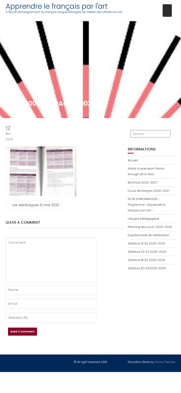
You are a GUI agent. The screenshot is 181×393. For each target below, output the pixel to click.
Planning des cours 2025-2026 (150, 227)
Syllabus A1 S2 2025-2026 (146, 243)
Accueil (133, 160)
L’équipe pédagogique (143, 219)
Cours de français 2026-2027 (148, 191)
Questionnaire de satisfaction (148, 235)
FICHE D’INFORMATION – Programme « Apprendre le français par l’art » (146, 204)
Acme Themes (165, 362)
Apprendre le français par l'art (57, 6)
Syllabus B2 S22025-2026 (147, 268)
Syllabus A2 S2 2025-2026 (147, 252)
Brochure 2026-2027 (142, 182)
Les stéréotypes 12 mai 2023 (35, 205)
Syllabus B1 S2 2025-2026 (146, 260)
